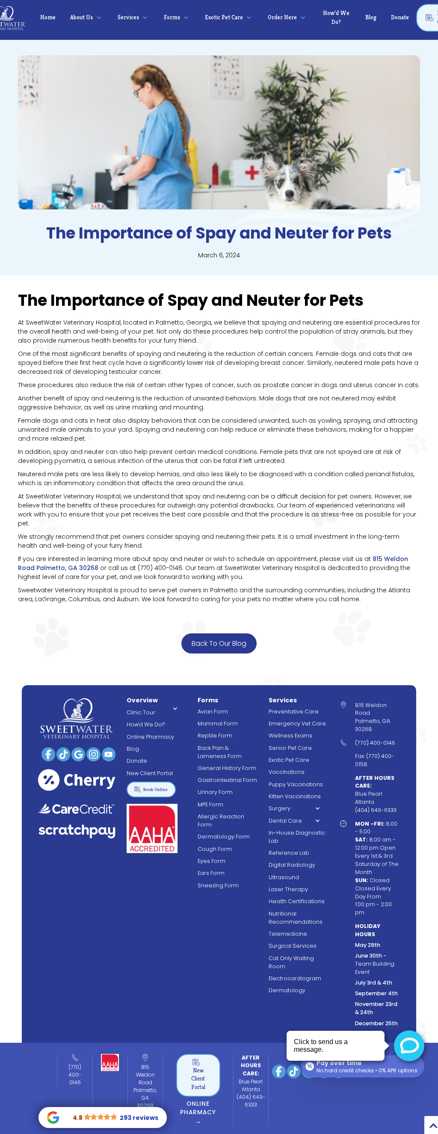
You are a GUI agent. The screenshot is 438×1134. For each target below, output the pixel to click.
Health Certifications (297, 901)
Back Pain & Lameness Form (220, 752)
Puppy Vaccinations (296, 784)
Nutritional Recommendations (296, 917)
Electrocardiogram (295, 978)
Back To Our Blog (219, 643)
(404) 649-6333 (251, 1100)
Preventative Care (294, 711)
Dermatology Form (224, 836)
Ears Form (211, 873)
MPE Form (210, 804)
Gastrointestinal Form (227, 780)
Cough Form (215, 849)
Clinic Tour (141, 712)
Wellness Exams (290, 735)
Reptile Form (215, 735)
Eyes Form (211, 861)
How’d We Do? (336, 17)
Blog (370, 17)
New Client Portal (150, 773)
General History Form (227, 768)
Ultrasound (284, 877)
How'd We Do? (146, 724)
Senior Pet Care (290, 748)
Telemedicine (288, 933)
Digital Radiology (292, 864)
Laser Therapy (288, 889)
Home (48, 17)
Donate (400, 17)
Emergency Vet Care (297, 723)
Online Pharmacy (150, 736)
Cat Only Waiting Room (291, 962)
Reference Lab (289, 852)
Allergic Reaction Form (221, 820)
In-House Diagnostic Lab (297, 837)
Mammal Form (218, 723)
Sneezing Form (218, 885)
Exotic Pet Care (289, 760)
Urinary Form (215, 792)
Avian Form (213, 711)
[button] (86, 18)
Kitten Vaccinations (295, 796)
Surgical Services (293, 945)
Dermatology (287, 990)
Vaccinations (287, 772)
